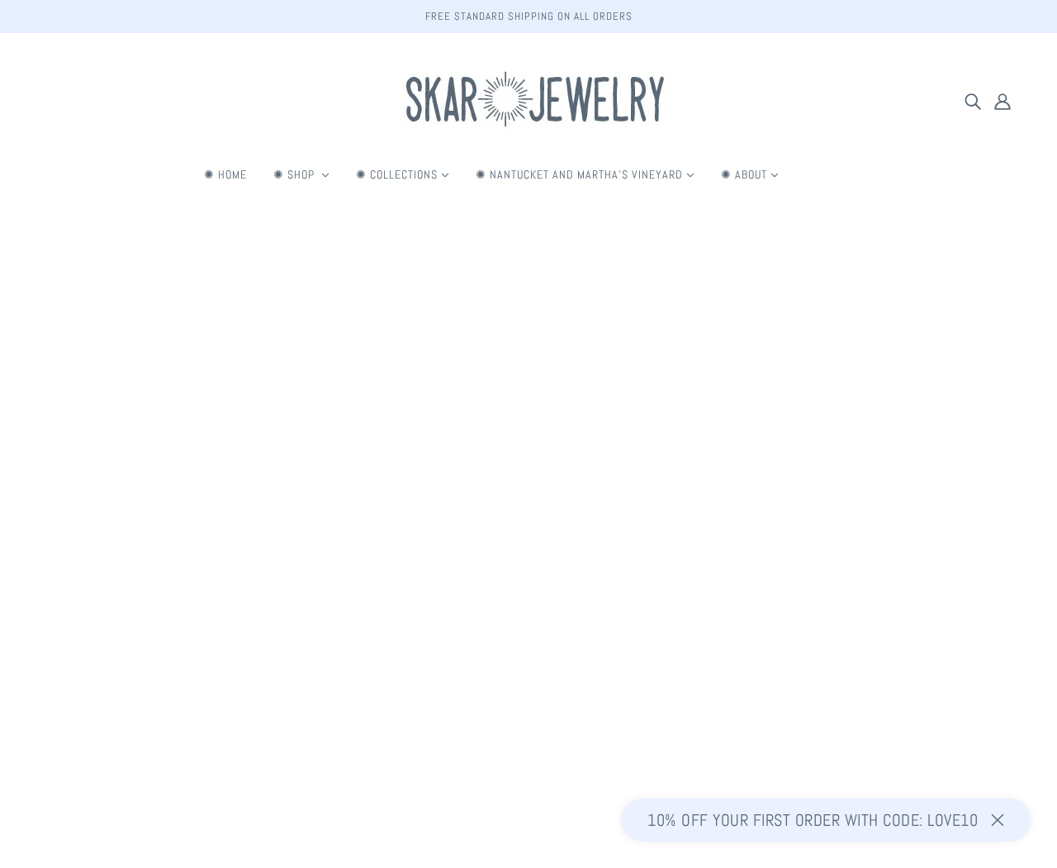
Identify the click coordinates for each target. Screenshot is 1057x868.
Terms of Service (517, 635)
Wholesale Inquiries (524, 694)
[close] (997, 820)
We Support (504, 675)
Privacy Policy (510, 655)
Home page (490, 426)
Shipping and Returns (528, 615)
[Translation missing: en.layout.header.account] (1002, 100)
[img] (973, 100)
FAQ (485, 595)
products (645, 426)
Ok (984, 704)
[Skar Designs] (528, 136)
